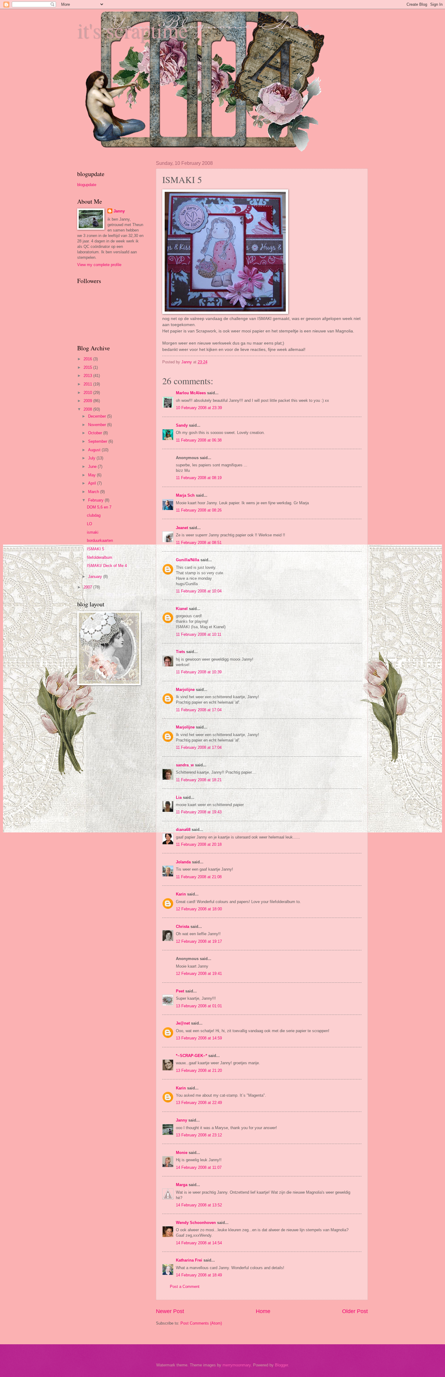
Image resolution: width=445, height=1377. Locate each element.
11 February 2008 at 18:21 (199, 780)
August (95, 450)
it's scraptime (132, 30)
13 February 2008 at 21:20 (199, 1070)
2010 (88, 392)
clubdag (94, 515)
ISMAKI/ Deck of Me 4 (107, 565)
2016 (88, 359)
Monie (181, 1152)
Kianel (182, 608)
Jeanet (182, 527)
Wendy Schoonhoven (196, 1222)
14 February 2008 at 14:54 (199, 1243)
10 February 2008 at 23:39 (199, 407)
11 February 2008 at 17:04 (199, 710)
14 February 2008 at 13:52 (199, 1205)
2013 (88, 375)
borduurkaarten (100, 540)
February (96, 500)
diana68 (183, 829)
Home (263, 1311)
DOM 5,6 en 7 (99, 507)
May (92, 475)
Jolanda (183, 862)
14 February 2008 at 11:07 (199, 1167)
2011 (88, 384)
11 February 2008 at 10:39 (199, 672)
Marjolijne (185, 689)
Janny (181, 1120)
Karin (181, 894)
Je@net (183, 1023)
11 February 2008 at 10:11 (198, 634)
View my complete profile (99, 264)
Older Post (355, 1311)
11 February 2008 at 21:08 (199, 877)
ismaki (92, 532)
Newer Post (170, 1311)
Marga (181, 1184)
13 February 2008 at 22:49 (199, 1102)
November (97, 424)
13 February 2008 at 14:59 (199, 1038)
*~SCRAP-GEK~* (191, 1055)
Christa (182, 926)
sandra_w (185, 765)
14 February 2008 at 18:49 (199, 1275)
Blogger (281, 1365)
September (98, 441)
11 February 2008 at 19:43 (199, 812)
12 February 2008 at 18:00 (199, 909)
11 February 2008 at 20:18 (199, 844)
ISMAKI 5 (95, 549)
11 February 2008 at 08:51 (199, 542)
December (97, 416)
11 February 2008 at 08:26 (199, 510)
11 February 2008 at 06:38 (199, 440)
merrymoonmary (236, 1365)
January (95, 576)
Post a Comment (184, 1286)
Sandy (182, 425)
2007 (88, 587)
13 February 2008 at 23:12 (199, 1135)
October (95, 433)
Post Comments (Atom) (201, 1323)
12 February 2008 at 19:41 (199, 973)
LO (89, 524)
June (93, 466)
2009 (88, 400)
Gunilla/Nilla (187, 560)
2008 (88, 409)
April (92, 483)
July (92, 458)
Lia (179, 797)
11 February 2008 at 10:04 (199, 591)
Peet (180, 991)
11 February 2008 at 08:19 (199, 477)
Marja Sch (185, 495)
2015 (88, 367)
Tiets (180, 651)
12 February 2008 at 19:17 (199, 941)
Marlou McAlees (191, 393)
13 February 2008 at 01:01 (199, 1006)
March (94, 491)
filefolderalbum (99, 557)
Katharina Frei (189, 1260)
